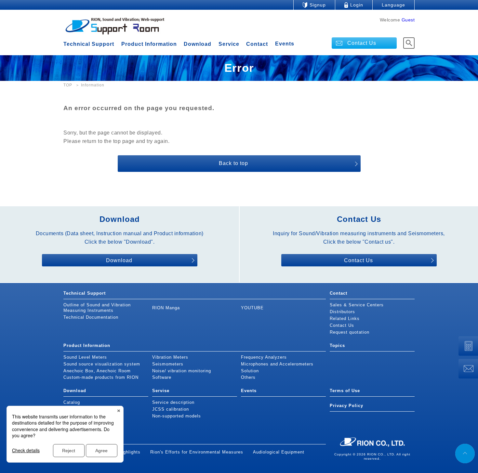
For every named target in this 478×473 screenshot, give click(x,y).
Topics (337, 345)
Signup (318, 4)
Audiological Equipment (278, 452)
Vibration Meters (170, 357)
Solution (250, 370)
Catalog (71, 402)
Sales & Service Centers (357, 304)
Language (393, 4)
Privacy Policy (346, 405)
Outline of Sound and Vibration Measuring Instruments (97, 307)
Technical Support (88, 44)
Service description (173, 402)
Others (248, 377)
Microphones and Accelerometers (277, 364)
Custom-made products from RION (101, 377)
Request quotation (349, 332)
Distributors (342, 311)
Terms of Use (345, 390)
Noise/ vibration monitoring (181, 370)
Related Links (345, 318)
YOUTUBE (252, 307)
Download (197, 44)
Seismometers (167, 364)
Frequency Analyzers (264, 357)
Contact (257, 44)
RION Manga (166, 307)
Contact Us (361, 43)
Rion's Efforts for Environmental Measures (196, 452)
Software (161, 377)
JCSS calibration (170, 409)
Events (284, 43)
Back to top (233, 163)
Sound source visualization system (101, 364)
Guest (408, 19)
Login (356, 4)
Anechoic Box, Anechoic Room (97, 370)
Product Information (149, 44)
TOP (67, 85)
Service (229, 44)
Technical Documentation (90, 317)
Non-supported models (176, 416)
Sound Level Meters (85, 357)
